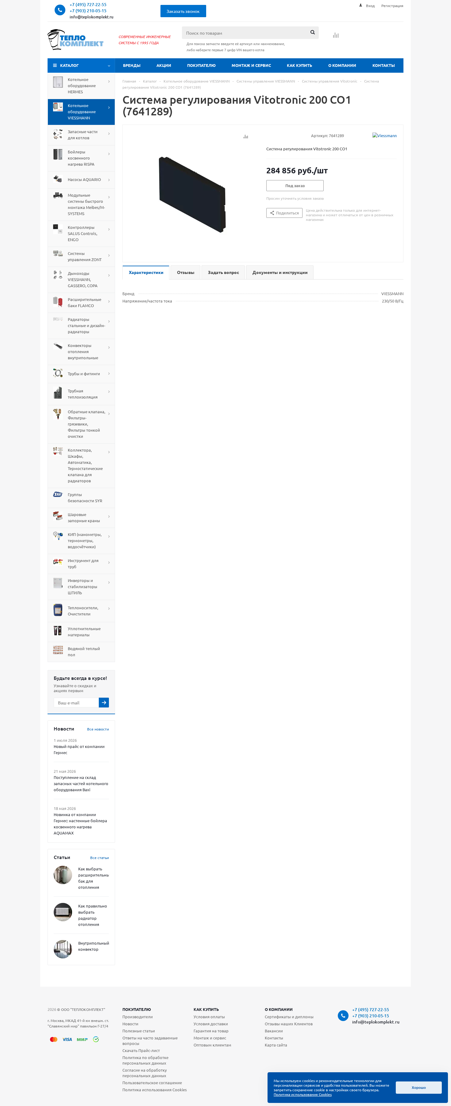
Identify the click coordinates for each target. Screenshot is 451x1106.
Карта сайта (276, 1044)
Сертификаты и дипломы (289, 1016)
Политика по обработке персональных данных (145, 1060)
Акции (163, 65)
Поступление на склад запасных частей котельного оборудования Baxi (81, 783)
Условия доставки (211, 1023)
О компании (342, 65)
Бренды (132, 65)
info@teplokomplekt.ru (92, 17)
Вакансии (274, 1030)
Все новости (98, 728)
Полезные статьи (138, 1030)
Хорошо (419, 1087)
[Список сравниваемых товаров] (336, 37)
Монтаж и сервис (251, 65)
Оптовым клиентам (212, 1044)
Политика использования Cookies (154, 1089)
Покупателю (201, 65)
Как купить (299, 65)
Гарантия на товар (211, 1030)
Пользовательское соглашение (152, 1082)
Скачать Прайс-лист (141, 1050)
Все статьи (99, 857)
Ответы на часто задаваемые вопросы (150, 1040)
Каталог (69, 65)
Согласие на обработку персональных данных (144, 1072)
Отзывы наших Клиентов (289, 1023)
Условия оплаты (209, 1016)
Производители (137, 1016)
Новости (130, 1023)
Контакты (383, 65)
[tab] (145, 272)
